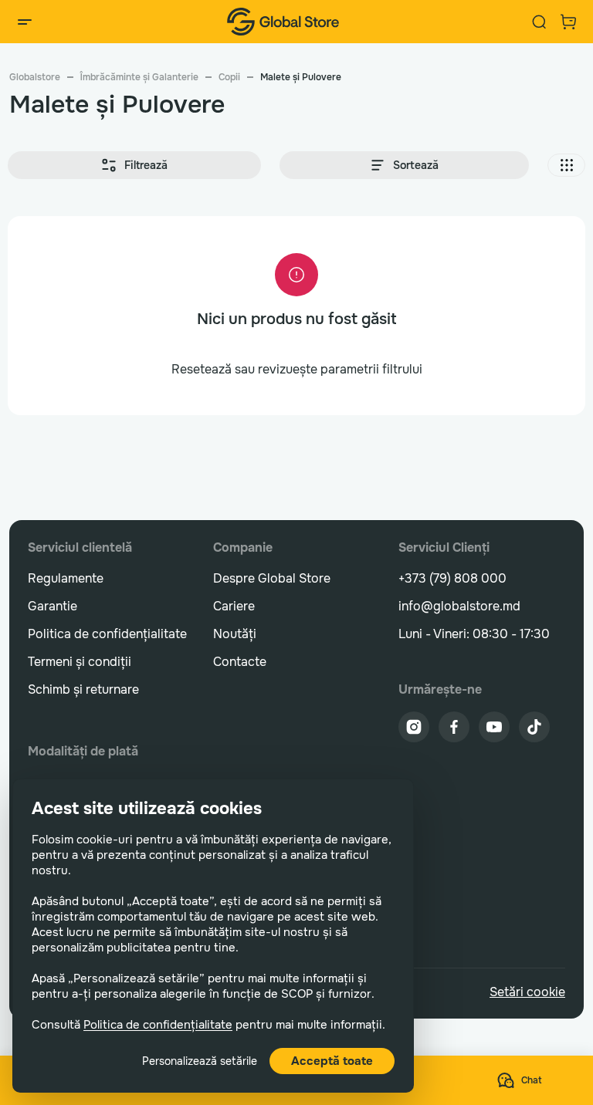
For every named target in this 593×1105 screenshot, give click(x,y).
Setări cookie (527, 992)
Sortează (416, 165)
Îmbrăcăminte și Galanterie (139, 77)
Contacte (239, 662)
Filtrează (146, 165)
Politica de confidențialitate (157, 1024)
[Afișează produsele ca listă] (566, 165)
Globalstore (34, 77)
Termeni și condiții (79, 662)
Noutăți (234, 634)
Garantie (52, 606)
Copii (229, 77)
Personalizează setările (199, 1061)
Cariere (234, 606)
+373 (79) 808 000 (452, 578)
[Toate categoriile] (24, 21)
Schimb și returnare (83, 689)
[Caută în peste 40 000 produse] (539, 21)
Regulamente (65, 578)
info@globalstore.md (459, 606)
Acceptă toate (332, 1061)
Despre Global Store (271, 578)
